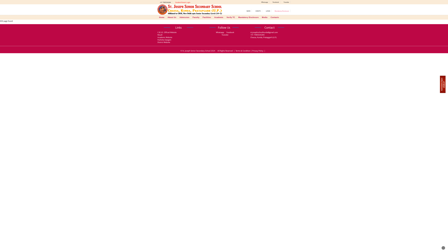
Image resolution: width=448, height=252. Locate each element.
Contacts (275, 17)
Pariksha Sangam (164, 40)
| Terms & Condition (241, 51)
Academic (218, 17)
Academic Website (165, 37)
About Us (172, 17)
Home (161, 17)
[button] (264, 2)
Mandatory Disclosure (248, 17)
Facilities (207, 17)
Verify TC (231, 17)
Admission (184, 17)
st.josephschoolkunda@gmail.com (264, 32)
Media (264, 17)
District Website (164, 42)
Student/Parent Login (182, 2)
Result (160, 35)
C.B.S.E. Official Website (167, 32)
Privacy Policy (257, 51)
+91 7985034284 (165, 2)
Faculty (196, 17)
